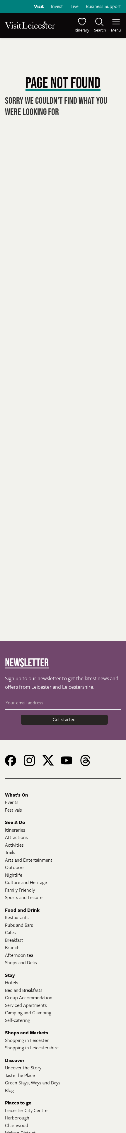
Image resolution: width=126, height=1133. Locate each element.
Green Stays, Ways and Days (32, 1082)
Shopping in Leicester (27, 1040)
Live (75, 6)
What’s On (16, 794)
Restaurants (17, 917)
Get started (64, 719)
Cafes (10, 932)
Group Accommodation (28, 997)
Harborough (17, 1117)
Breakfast (14, 940)
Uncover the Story (23, 1067)
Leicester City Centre (26, 1110)
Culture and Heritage (26, 882)
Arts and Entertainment (28, 859)
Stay (10, 975)
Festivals (13, 809)
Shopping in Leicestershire (32, 1047)
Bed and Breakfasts (23, 990)
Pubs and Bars (19, 925)
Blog (9, 1090)
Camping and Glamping (28, 1012)
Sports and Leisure (23, 897)
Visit (39, 6)
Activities (14, 844)
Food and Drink (22, 910)
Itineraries (15, 829)
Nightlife (13, 874)
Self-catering (17, 1020)
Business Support (103, 6)
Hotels (11, 982)
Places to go (18, 1102)
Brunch (12, 947)
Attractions (16, 837)
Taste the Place (20, 1075)
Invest (57, 6)
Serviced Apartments (26, 1005)
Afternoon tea (19, 955)
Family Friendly (20, 889)
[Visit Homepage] (33, 25)
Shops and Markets (26, 1032)
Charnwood (16, 1125)
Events (11, 802)
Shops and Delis (21, 962)
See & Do (15, 822)
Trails (10, 852)
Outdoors (15, 867)
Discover (15, 1060)
